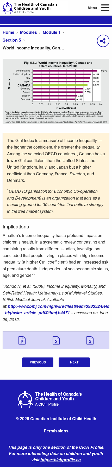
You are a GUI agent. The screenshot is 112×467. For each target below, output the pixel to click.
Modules (28, 32)
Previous (38, 362)
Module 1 (52, 32)
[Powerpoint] (22, 340)
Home (8, 32)
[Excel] (56, 340)
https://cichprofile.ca (60, 460)
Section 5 (12, 40)
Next (74, 362)
